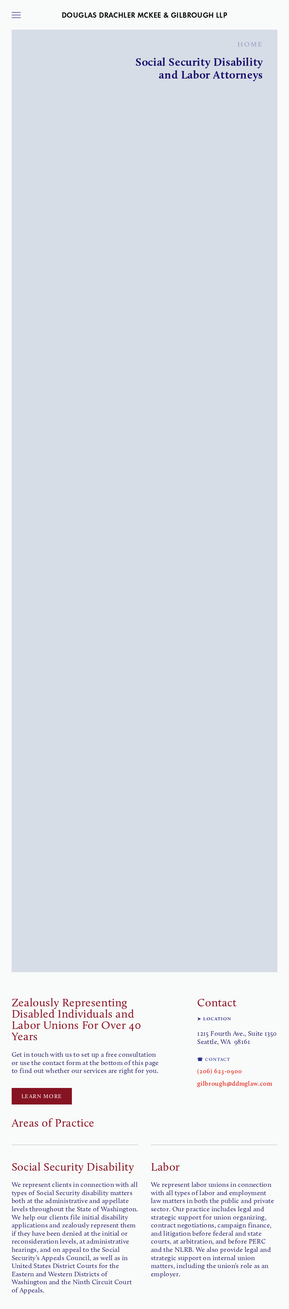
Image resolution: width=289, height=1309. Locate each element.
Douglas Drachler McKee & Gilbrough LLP (144, 15)
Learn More (41, 1096)
